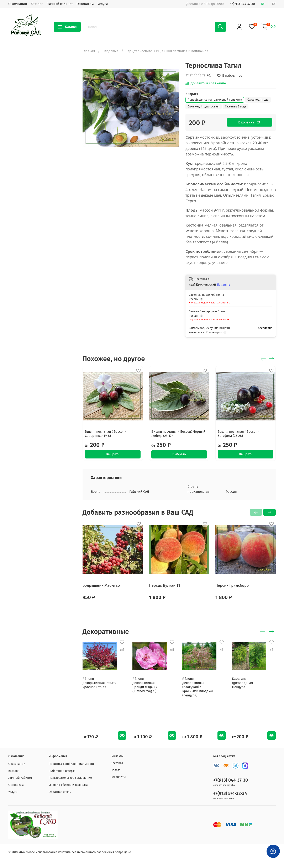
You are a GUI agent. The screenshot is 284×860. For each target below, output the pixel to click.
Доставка (117, 763)
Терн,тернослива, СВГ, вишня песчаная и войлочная (167, 51)
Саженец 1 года (258, 99)
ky (274, 4)
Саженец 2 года (235, 106)
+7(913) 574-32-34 (230, 793)
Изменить (223, 284)
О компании (17, 4)
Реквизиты (118, 777)
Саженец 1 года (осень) (204, 106)
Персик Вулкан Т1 (164, 585)
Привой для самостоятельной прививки (215, 99)
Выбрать (113, 454)
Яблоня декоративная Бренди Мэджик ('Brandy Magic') (144, 685)
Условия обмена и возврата (68, 785)
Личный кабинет (60, 4)
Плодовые (110, 51)
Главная (89, 51)
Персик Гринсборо (232, 585)
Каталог (37, 4)
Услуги (103, 4)
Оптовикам (85, 4)
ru (263, 4)
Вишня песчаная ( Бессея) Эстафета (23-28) (238, 434)
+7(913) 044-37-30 (242, 4)
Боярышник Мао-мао (101, 585)
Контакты (117, 756)
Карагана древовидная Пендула (242, 683)
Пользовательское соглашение (70, 778)
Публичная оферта (62, 771)
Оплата (115, 770)
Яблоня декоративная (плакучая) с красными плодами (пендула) (197, 687)
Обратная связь (60, 792)
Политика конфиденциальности (71, 764)
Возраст (191, 94)
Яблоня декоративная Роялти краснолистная (100, 683)
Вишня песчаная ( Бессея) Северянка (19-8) (105, 434)
